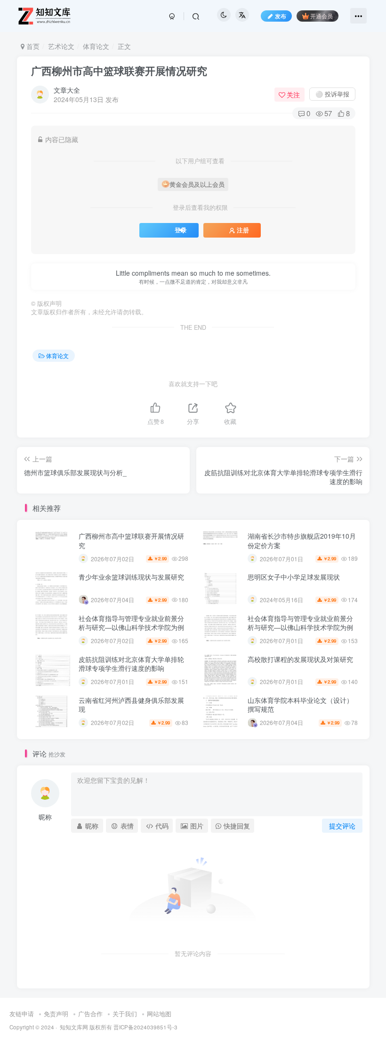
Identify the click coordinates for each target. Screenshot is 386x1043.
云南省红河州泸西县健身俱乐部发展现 (131, 704)
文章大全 (67, 90)
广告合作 (90, 1013)
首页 (32, 46)
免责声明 (56, 1013)
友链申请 (21, 1013)
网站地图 (159, 1013)
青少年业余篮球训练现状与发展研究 (131, 576)
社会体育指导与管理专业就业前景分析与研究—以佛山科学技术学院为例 (131, 622)
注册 (243, 230)
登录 (181, 230)
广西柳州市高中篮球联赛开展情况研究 (119, 70)
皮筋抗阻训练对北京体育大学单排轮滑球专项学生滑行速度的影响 (131, 663)
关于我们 (125, 1013)
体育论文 (96, 46)
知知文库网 (73, 1027)
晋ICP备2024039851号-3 (145, 1027)
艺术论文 (61, 46)
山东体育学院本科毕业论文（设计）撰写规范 (300, 704)
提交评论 (342, 825)
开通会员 (321, 16)
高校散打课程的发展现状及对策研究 (300, 659)
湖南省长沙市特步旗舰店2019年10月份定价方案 (302, 540)
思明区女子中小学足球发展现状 (294, 576)
